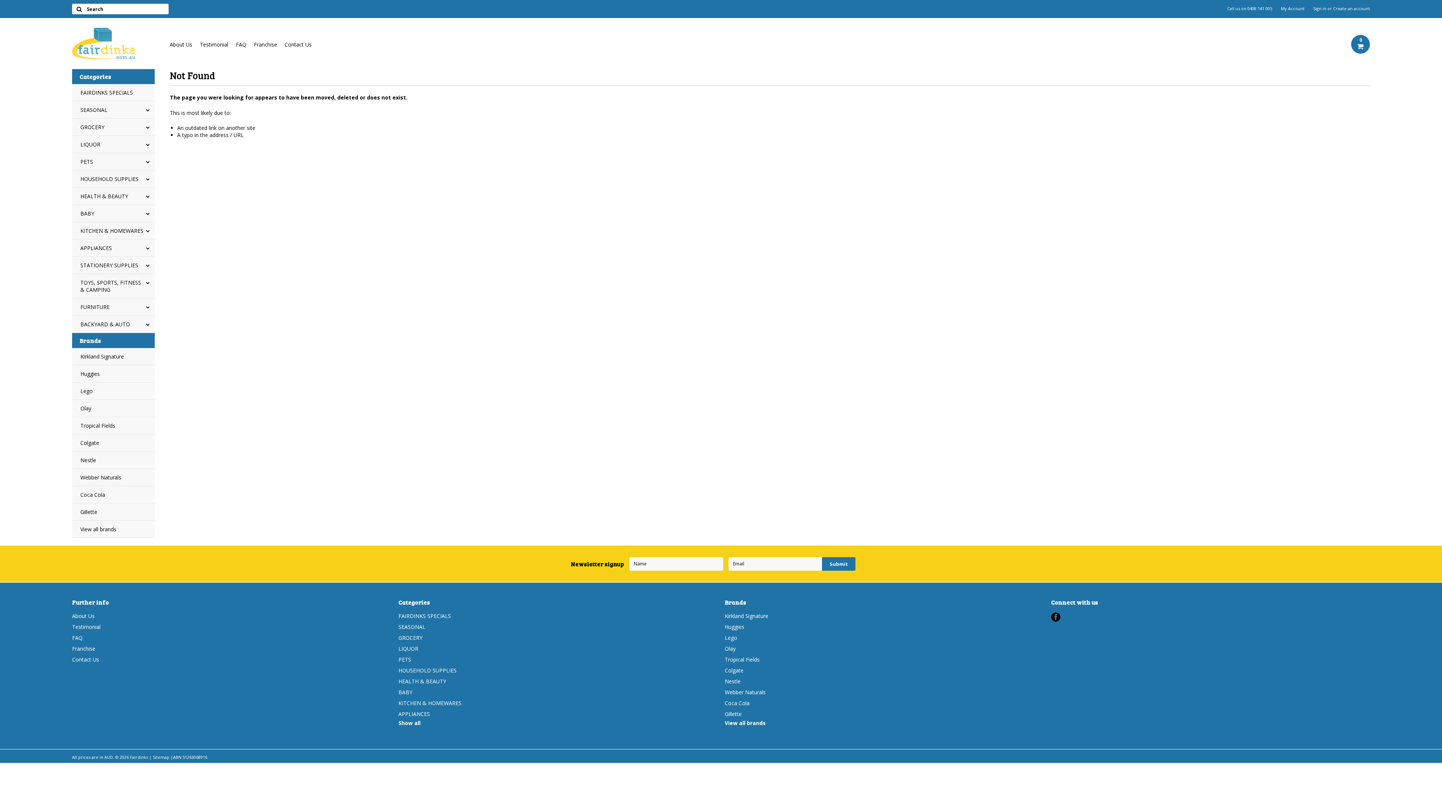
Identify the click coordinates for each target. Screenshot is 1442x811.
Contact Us (298, 44)
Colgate (89, 442)
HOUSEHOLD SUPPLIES (109, 178)
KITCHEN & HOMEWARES (111, 230)
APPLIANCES (96, 248)
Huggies (90, 373)
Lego (86, 391)
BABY (87, 213)
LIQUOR (90, 144)
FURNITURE (95, 307)
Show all (409, 723)
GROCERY (92, 127)
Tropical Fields (97, 425)
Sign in (1319, 8)
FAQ (241, 44)
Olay (85, 408)
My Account (1293, 8)
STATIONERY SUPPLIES (109, 265)
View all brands (98, 529)
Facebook (1055, 617)
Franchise (265, 44)
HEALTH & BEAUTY (104, 196)
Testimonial (214, 44)
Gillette (88, 512)
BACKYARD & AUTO (105, 324)
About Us (181, 44)
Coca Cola (92, 494)
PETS (86, 161)
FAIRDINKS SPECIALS (106, 92)
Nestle (88, 460)
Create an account (1351, 8)
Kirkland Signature (102, 356)
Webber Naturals (100, 477)
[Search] (79, 9)
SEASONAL (93, 109)
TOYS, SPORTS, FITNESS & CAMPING (110, 286)
